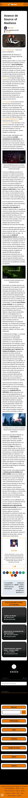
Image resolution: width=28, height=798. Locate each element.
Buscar (14, 707)
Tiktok (22, 793)
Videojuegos (10, 50)
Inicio (4, 50)
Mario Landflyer (11, 652)
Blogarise (18, 786)
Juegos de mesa (14, 748)
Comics (14, 766)
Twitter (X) (17, 790)
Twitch (18, 793)
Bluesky (22, 790)
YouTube (13, 793)
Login (25, 678)
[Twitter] (13, 566)
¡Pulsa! (23, 712)
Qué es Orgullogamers (10, 788)
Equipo (17, 788)
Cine (14, 730)
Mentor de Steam (12, 795)
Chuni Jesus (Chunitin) (12, 634)
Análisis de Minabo (10, 616)
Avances (8, 32)
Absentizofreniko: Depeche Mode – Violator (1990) (12, 649)
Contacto (22, 788)
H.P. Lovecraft (6, 102)
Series (14, 757)
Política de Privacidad (9, 790)
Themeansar (24, 786)
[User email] (15, 566)
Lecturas (14, 739)
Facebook (19, 795)
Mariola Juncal (10, 617)
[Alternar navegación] (2, 4)
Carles (11, 28)
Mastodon (8, 793)
